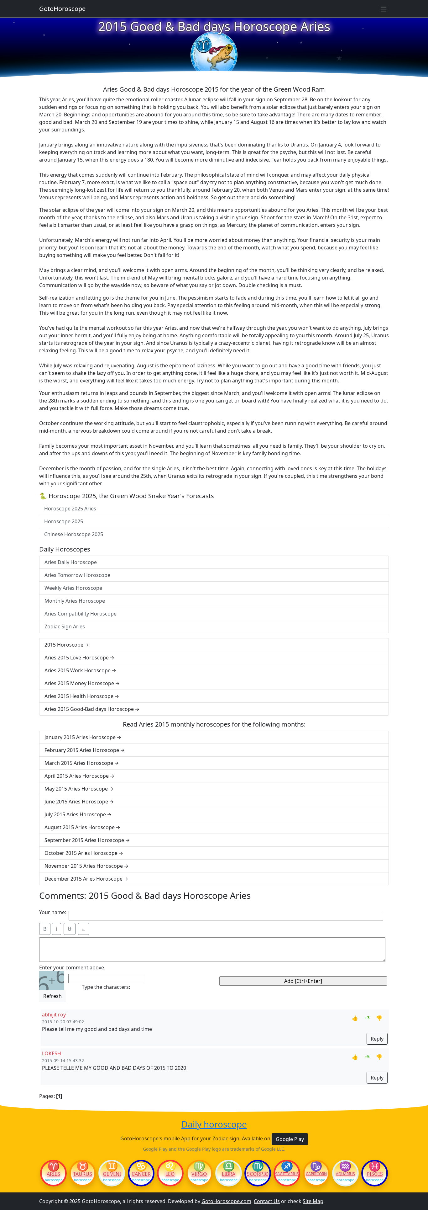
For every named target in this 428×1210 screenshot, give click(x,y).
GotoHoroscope (62, 8)
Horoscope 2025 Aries (70, 508)
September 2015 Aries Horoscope (84, 840)
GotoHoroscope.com (226, 1201)
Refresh (52, 996)
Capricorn (316, 1174)
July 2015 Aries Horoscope (75, 814)
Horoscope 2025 (63, 521)
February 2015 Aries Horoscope (81, 750)
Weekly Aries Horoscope (73, 587)
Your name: (52, 912)
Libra (228, 1174)
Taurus (82, 1174)
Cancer (141, 1174)
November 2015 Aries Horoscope (83, 865)
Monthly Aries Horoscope (74, 600)
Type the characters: (106, 986)
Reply (377, 1038)
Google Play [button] (290, 1139)
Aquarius (345, 1174)
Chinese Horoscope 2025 (73, 534)
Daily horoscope (214, 1124)
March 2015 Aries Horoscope (78, 763)
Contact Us (267, 1201)
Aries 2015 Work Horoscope (77, 670)
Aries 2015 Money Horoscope (79, 683)
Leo (170, 1174)
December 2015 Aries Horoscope (83, 878)
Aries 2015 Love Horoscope (76, 657)
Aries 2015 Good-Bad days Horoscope (89, 709)
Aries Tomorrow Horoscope (77, 575)
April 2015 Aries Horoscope (76, 775)
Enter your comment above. (72, 967)
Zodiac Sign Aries (64, 626)
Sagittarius (287, 1174)
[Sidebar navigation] (383, 9)
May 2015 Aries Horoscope (76, 788)
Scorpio (258, 1174)
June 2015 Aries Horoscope (76, 801)
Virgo (199, 1174)
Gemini (112, 1174)
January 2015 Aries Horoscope (80, 737)
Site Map (313, 1201)
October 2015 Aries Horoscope (80, 853)
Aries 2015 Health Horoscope (78, 696)
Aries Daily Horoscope (70, 562)
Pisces (375, 1174)
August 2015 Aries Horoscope (79, 827)
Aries (53, 1174)
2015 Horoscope (63, 644)
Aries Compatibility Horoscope (80, 613)
